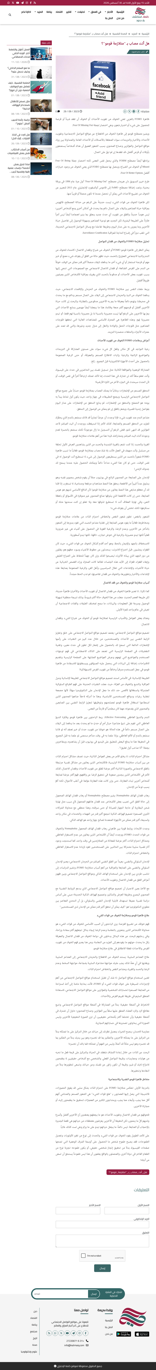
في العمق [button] (95, 11)
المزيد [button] (39, 11)
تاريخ (35, 1338)
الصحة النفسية (119, 33)
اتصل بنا (109, 18)
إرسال (102, 1268)
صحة (34, 1344)
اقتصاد (59, 11)
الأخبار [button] (110, 11)
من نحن (120, 18)
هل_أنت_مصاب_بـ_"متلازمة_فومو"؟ (128, 1172)
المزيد (134, 33)
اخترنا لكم (26, 11)
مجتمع (33, 1331)
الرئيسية (120, 11)
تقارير (68, 11)
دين (35, 1311)
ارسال (94, 1294)
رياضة (49, 11)
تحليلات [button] (81, 11)
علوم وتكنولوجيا (29, 1351)
